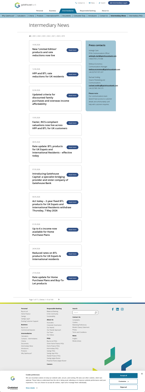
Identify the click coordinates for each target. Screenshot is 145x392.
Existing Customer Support (29, 321)
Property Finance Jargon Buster (56, 361)
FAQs (48, 338)
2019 (63, 36)
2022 (48, 36)
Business (52, 11)
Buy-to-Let (24, 311)
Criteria (31, 16)
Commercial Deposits (28, 330)
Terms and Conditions (79, 332)
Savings (23, 316)
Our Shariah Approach (54, 330)
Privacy (74, 330)
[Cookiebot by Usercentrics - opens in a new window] (12, 388)
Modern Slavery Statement (80, 327)
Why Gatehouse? (8, 16)
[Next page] (31, 294)
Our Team (50, 332)
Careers (49, 364)
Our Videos (50, 335)
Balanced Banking (52, 311)
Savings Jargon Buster (53, 358)
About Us (105, 11)
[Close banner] (142, 373)
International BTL (52, 16)
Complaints (76, 320)
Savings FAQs (51, 351)
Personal (39, 11)
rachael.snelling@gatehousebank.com (103, 85)
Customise (122, 381)
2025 (34, 36)
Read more (72, 50)
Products (40, 16)
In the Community (52, 314)
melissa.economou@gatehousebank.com (104, 69)
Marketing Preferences (79, 325)
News (74, 336)
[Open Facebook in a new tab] (112, 309)
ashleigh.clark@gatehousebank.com (102, 56)
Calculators (21, 16)
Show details (30, 388)
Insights (74, 338)
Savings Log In (25, 319)
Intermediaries (68, 11)
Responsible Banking (88, 11)
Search (74, 308)
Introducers (92, 16)
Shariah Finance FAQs (53, 356)
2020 (58, 36)
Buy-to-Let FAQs (52, 341)
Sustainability (51, 316)
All (30, 36)
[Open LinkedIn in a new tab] (117, 309)
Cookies (75, 322)
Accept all (123, 375)
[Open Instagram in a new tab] (122, 309)
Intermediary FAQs (136, 16)
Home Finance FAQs (53, 346)
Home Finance (25, 314)
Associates (50, 323)
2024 (38, 36)
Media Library (76, 341)
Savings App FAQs (52, 353)
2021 (53, 36)
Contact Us (104, 16)
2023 (43, 36)
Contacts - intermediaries (29, 339)
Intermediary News (118, 16)
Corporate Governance (54, 325)
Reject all (123, 387)
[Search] (96, 313)
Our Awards (50, 327)
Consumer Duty (79, 16)
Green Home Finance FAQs (55, 343)
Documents (66, 16)
